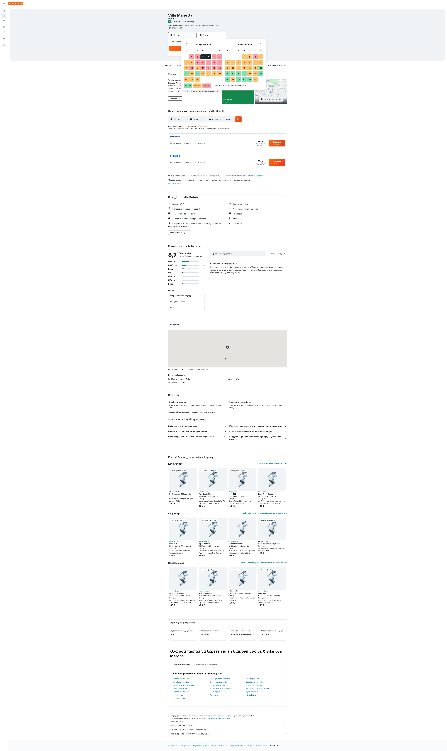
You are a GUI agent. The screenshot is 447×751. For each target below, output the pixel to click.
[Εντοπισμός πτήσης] (4, 32)
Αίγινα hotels (251, 695)
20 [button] (219, 68)
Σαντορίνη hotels (179, 698)
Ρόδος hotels (178, 695)
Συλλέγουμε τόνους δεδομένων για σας (188, 729)
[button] (4, 3)
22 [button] (192, 73)
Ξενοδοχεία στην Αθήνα (255, 679)
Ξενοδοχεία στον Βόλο (254, 685)
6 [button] (219, 57)
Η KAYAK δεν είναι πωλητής (182, 725)
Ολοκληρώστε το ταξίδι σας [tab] (206, 664)
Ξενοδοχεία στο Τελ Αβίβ (219, 685)
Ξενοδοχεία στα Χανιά (182, 688)
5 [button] (214, 57)
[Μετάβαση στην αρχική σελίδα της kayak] (15, 3)
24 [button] (203, 73)
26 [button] (214, 73)
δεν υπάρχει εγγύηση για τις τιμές (219, 718)
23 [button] (197, 73)
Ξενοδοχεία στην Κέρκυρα (183, 685)
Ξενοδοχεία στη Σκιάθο (182, 692)
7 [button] (186, 62)
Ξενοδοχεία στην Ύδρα (255, 682)
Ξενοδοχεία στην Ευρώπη (198, 746)
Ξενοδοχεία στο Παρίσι (182, 679)
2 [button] (197, 57)
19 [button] (214, 68)
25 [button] (208, 73)
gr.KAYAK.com (172, 746)
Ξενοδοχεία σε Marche (235, 746)
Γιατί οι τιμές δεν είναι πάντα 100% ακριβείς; (190, 734)
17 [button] (203, 68)
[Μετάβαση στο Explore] (4, 27)
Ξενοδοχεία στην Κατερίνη (220, 679)
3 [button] (202, 57)
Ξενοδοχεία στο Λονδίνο (219, 682)
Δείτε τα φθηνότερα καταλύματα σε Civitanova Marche (265, 513)
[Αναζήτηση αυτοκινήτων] (4, 20)
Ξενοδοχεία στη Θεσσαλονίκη (257, 688)
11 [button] (208, 62)
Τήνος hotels (214, 695)
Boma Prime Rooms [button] (265, 494)
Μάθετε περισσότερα (255, 176)
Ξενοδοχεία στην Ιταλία (217, 746)
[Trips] (4, 38)
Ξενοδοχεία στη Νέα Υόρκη (220, 688)
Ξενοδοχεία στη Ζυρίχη (182, 682)
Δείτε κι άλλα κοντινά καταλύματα (273, 463)
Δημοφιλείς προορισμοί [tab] (181, 664)
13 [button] (220, 62)
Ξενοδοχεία (183, 746)
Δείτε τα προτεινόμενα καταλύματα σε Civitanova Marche (264, 563)
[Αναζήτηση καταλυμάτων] (4, 15)
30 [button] (197, 79)
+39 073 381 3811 (175, 28)
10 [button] (203, 62)
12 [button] (214, 62)
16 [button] (197, 68)
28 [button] (186, 79)
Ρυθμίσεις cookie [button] (174, 184)
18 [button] (208, 68)
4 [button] (208, 57)
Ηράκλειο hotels (252, 692)
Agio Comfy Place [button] (205, 494)
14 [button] (186, 68)
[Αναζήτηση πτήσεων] (4, 10)
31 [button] (255, 79)
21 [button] (186, 73)
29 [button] (192, 79)
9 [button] (197, 62)
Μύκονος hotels (216, 692)
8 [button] (191, 62)
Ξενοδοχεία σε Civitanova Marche (257, 746)
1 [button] (191, 57)
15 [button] (192, 68)
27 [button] (220, 73)
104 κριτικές (188, 21)
